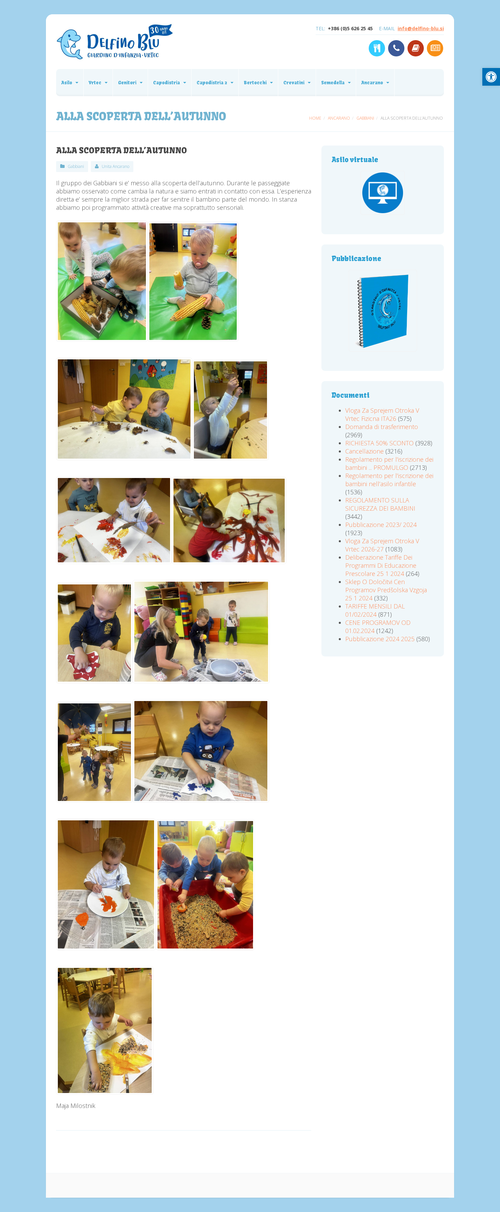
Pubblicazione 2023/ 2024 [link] (381, 524)
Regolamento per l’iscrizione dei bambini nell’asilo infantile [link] (389, 480)
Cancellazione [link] (364, 451)
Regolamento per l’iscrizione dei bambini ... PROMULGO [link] (389, 463)
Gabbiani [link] (76, 166)
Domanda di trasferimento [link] (381, 427)
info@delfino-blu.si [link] (421, 28)
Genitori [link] (127, 82)
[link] (491, 77)
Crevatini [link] (293, 82)
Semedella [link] (333, 82)
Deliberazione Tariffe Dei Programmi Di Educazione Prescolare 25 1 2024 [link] (380, 565)
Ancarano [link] (372, 82)
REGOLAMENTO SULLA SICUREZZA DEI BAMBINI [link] (380, 504)
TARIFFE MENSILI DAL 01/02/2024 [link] (375, 610)
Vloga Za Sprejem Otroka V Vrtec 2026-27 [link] (382, 545)
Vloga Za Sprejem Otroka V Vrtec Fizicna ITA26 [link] (382, 414)
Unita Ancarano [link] (115, 166)
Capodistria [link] (166, 82)
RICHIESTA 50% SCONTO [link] (379, 443)
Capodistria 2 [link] (212, 82)
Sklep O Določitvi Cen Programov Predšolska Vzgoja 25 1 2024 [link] (386, 590)
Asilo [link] (66, 82)
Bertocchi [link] (255, 82)
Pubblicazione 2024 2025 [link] (380, 639)
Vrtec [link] (95, 82)
